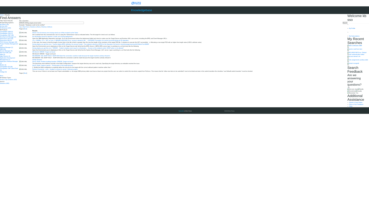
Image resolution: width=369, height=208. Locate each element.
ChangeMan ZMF (7, 35)
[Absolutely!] (351, 93)
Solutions (4, 83)
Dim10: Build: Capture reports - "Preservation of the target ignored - (53, 65)
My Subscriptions (354, 36)
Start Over (26, 27)
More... (2, 75)
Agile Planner (5, 56)
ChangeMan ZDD (6, 33)
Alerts (39, 27)
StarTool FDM (5, 52)
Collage (3, 72)
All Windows (5, 28)
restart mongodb (354, 63)
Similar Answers (37, 59)
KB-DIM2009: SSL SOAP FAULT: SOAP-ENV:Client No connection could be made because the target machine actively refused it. (71, 56)
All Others (4, 24)
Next (25, 29)
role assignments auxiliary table (358, 60)
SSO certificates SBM (355, 45)
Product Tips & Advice (8, 79)
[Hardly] (360, 89)
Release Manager (6, 47)
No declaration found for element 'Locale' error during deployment (52, 36)
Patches (44, 27)
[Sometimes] (351, 91)
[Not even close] (352, 89)
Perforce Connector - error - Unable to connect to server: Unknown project (55, 69)
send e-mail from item (355, 49)
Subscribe (181, 111)
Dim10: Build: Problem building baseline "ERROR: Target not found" (52, 61)
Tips (20, 27)
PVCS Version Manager (8, 42)
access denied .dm (354, 56)
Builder (3, 65)
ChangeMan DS (6, 66)
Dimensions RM (6, 40)
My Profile (352, 28)
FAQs (350, 106)
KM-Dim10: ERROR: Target (43, 52)
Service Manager (6, 51)
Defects (50, 27)
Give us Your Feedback (356, 104)
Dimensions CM (6, 38)
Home (2, 15)
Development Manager (8, 37)
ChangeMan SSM (6, 31)
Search (345, 23)
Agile (2, 54)
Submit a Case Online (355, 102)
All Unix (3, 26)
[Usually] (359, 91)
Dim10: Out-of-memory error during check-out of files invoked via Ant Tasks (55, 32)
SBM (3, 49)
